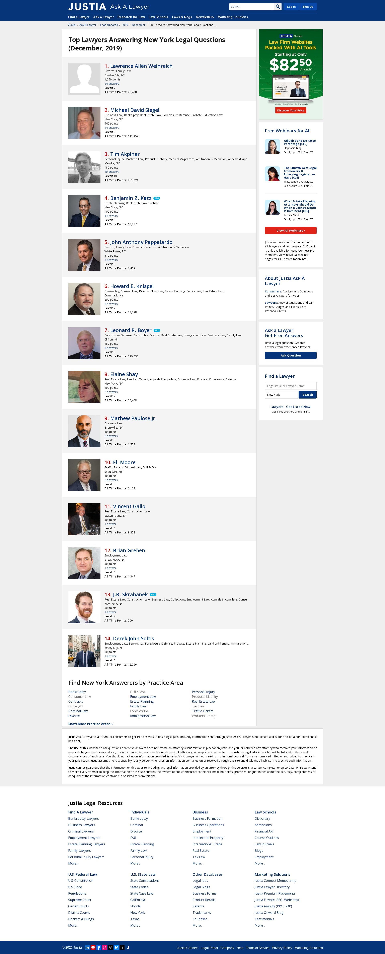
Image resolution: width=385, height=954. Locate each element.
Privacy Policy (282, 948)
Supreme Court (79, 900)
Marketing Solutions (233, 17)
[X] (122, 947)
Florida (135, 906)
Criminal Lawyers (81, 831)
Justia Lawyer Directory (272, 887)
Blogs (259, 850)
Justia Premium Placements (275, 893)
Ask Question (291, 355)
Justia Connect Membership (275, 880)
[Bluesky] (116, 947)
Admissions (263, 825)
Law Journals (264, 844)
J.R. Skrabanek (130, 594)
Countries (199, 919)
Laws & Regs (182, 17)
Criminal (136, 825)
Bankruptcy (77, 692)
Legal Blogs (201, 887)
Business (200, 812)
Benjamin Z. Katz (130, 198)
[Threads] (110, 947)
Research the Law (131, 17)
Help (240, 948)
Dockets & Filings (81, 919)
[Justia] (87, 6)
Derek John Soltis (133, 638)
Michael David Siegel (134, 109)
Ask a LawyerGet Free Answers (284, 332)
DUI (133, 838)
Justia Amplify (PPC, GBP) (273, 906)
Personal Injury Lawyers (86, 857)
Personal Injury (203, 692)
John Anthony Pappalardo (141, 242)
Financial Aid (264, 831)
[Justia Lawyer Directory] (128, 947)
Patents (198, 906)
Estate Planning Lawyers (86, 844)
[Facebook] (98, 947)
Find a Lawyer (78, 17)
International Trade (207, 844)
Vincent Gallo (129, 506)
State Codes (139, 887)
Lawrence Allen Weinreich (141, 65)
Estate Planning (142, 701)
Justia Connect (187, 948)
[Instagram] (104, 947)
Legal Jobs (200, 880)
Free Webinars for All (287, 130)
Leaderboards (109, 24)
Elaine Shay (124, 374)
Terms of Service (258, 948)
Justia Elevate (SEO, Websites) (277, 900)
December (138, 24)
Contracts (75, 701)
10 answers (111, 172)
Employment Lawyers (84, 838)
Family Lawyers (79, 850)
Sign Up (308, 6)
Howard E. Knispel (132, 286)
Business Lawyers (81, 825)
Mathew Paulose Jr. (133, 418)
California (137, 900)
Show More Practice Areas (89, 724)
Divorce (74, 716)
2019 (125, 24)
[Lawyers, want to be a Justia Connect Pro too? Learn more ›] (156, 198)
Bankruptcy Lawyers (83, 818)
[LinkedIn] (87, 947)
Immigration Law (143, 716)
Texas (134, 919)
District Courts (79, 912)
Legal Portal (209, 948)
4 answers (111, 304)
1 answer (110, 524)
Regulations (77, 893)
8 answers (111, 216)
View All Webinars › (291, 230)
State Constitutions (144, 880)
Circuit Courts (78, 906)
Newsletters (205, 17)
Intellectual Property (207, 838)
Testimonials (264, 919)
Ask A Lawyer (87, 24)
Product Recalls (203, 900)
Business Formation (207, 818)
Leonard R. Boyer (131, 330)
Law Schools (158, 17)
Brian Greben (129, 550)
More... (73, 863)
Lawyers (271, 302)
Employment (201, 831)
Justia (72, 24)
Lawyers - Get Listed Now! (291, 407)
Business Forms (204, 893)
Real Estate (200, 850)
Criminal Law (78, 711)
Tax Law (198, 857)
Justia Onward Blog (269, 912)
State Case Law (141, 893)
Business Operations (208, 825)
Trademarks (201, 912)
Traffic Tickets (202, 711)
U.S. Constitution (80, 880)
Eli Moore (124, 462)
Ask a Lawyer (103, 17)
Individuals (139, 812)
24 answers (111, 83)
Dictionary (262, 818)
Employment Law (143, 696)
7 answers (111, 260)
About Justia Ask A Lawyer (285, 280)
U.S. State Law (143, 874)
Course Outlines (267, 838)
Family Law (138, 706)
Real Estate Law (203, 701)
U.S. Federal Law (82, 874)
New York (137, 912)
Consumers (273, 291)
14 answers (111, 128)
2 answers (111, 392)
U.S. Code (75, 887)
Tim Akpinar (125, 154)
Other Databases (207, 874)
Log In (291, 6)
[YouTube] (93, 947)
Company (227, 948)
